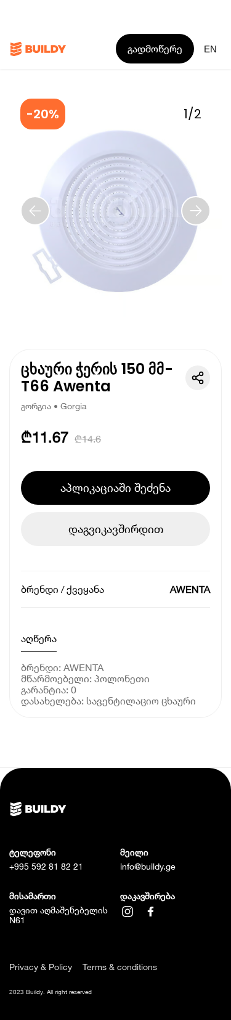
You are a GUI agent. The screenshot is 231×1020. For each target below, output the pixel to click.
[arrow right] (196, 211)
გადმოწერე (155, 48)
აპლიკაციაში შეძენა (115, 487)
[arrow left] (35, 211)
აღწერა (39, 638)
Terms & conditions (120, 967)
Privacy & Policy (40, 967)
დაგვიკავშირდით (115, 529)
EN (210, 49)
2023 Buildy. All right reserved (50, 991)
